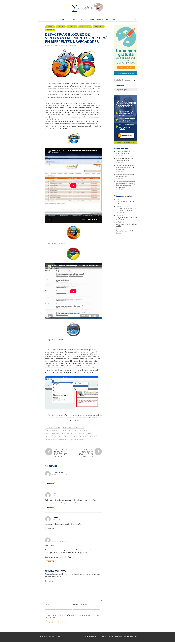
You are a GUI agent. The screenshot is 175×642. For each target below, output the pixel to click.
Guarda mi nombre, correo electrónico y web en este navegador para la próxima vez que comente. (73, 616)
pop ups (84, 436)
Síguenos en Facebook (106, 19)
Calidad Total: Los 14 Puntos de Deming (126, 232)
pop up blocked (71, 436)
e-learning (85, 430)
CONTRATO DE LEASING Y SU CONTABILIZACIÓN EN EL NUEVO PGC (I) (84, 453)
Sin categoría (98, 26)
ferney (55, 517)
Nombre (48, 604)
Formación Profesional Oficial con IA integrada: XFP (125, 153)
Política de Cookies (130, 637)
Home (62, 19)
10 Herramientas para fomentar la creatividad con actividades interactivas (126, 210)
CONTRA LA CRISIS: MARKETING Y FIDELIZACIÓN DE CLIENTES (61, 453)
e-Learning (50, 26)
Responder (51, 483)
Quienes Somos (72, 19)
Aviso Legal (104, 637)
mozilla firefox (86, 433)
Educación (60, 26)
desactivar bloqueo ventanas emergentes (62, 430)
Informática (72, 26)
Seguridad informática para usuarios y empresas (125, 160)
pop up (59, 436)
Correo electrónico (80, 604)
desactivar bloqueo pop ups (74, 427)
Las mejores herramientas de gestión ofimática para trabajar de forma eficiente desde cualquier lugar (126, 185)
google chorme (53, 433)
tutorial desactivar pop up (57, 440)
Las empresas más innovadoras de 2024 (126, 225)
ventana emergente (78, 440)
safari (94, 436)
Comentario (49, 581)
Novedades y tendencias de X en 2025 (125, 202)
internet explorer (70, 433)
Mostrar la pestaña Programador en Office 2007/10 (126, 218)
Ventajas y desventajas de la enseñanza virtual (125, 176)
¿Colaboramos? (88, 19)
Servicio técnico (85, 26)
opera (50, 436)
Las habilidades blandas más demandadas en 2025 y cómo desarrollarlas (125, 168)
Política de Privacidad (116, 637)
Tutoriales (50, 30)
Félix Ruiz (62, 46)
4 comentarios (72, 46)
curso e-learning (54, 427)
